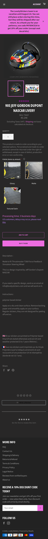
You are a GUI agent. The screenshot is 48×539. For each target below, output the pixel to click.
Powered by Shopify (26, 531)
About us (6, 479)
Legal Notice (7, 471)
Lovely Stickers (13, 531)
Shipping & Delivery (10, 455)
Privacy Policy (8, 467)
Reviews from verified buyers (14, 475)
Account (37, 4)
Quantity (5, 131)
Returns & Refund (9, 459)
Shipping (29, 121)
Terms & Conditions (10, 463)
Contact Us (7, 451)
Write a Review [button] (25, 403)
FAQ (4, 447)
